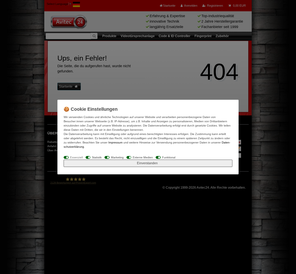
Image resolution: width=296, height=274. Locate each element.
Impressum (115, 142)
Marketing (117, 157)
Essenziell (76, 157)
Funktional (168, 157)
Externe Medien (143, 157)
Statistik (97, 157)
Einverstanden (147, 163)
